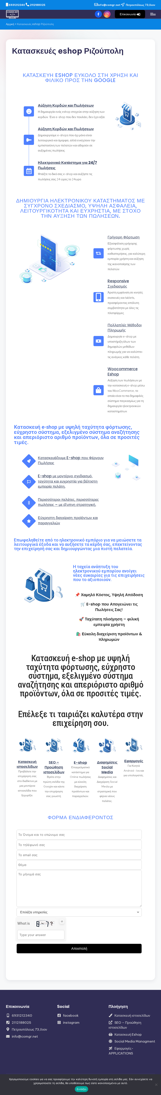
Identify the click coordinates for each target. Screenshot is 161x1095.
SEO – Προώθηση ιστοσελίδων (53, 767)
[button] (130, 14)
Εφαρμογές (133, 760)
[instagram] (107, 14)
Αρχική (10, 24)
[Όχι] (156, 1085)
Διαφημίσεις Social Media (107, 767)
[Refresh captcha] (61, 921)
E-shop (80, 762)
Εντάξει (81, 1089)
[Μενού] (152, 14)
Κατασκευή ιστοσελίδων (27, 764)
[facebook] (99, 14)
